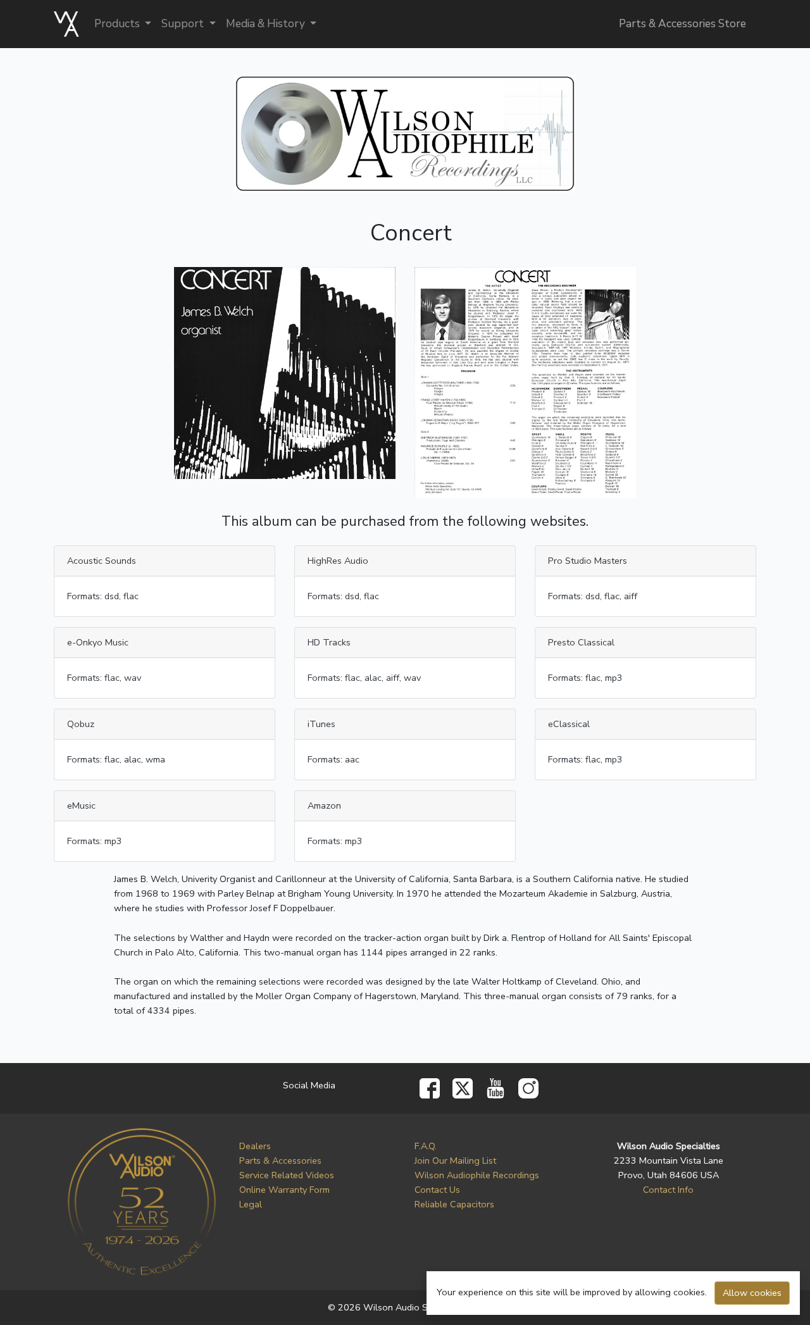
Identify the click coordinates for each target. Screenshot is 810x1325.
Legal (250, 1204)
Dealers (255, 1146)
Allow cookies (752, 1292)
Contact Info (668, 1189)
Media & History (267, 23)
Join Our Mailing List (455, 1160)
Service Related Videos (286, 1175)
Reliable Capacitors (454, 1204)
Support (183, 23)
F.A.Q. (425, 1146)
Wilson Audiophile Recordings (476, 1175)
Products (118, 23)
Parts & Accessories (280, 1160)
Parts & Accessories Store (682, 23)
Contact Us (437, 1189)
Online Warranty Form (284, 1189)
